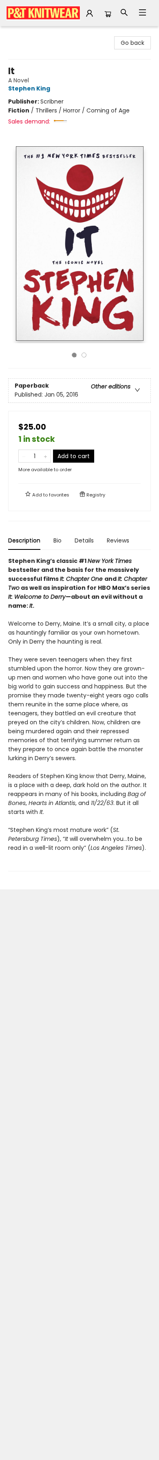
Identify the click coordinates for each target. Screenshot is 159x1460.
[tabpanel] (79, 713)
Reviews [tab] (118, 540)
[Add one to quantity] (45, 456)
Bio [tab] (57, 540)
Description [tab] (24, 540)
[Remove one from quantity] (24, 456)
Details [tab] (84, 540)
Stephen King (29, 88)
